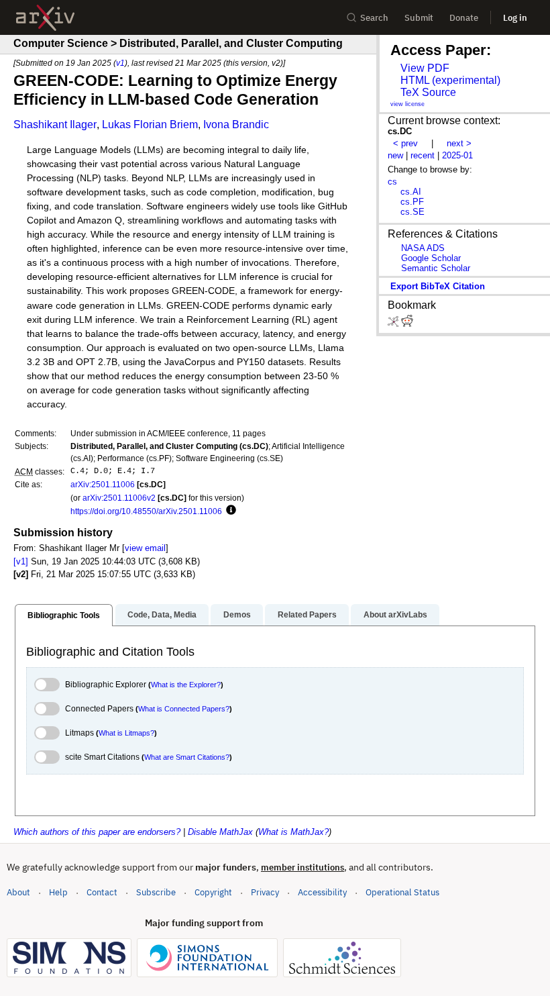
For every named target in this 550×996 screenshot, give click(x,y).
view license (407, 104)
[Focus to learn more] (229, 511)
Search (374, 17)
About (18, 892)
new (395, 155)
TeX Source (428, 92)
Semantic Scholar (435, 268)
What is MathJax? (293, 832)
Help (58, 892)
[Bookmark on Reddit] (407, 324)
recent (422, 155)
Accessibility (322, 892)
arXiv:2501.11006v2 (119, 497)
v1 (120, 62)
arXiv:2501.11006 (102, 484)
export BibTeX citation (437, 286)
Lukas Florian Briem (150, 124)
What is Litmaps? (126, 733)
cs (392, 182)
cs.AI (410, 192)
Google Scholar (431, 258)
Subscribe (156, 892)
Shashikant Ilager (55, 124)
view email (145, 548)
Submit (418, 17)
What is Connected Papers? (183, 709)
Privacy (265, 892)
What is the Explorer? (186, 685)
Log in (515, 17)
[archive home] (45, 18)
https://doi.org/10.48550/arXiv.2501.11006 (146, 511)
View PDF (424, 68)
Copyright (213, 892)
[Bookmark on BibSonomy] (394, 324)
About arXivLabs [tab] (395, 614)
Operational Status (402, 892)
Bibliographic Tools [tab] (64, 615)
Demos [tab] (237, 614)
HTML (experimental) (450, 80)
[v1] (20, 561)
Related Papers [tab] (307, 614)
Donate (463, 17)
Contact (102, 892)
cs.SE (412, 212)
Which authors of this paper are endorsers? (96, 832)
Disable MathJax (220, 832)
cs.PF (412, 202)
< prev (405, 143)
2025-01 (457, 155)
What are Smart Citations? (186, 757)
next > (459, 143)
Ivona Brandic (236, 124)
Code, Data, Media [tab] (162, 614)
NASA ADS (423, 248)
